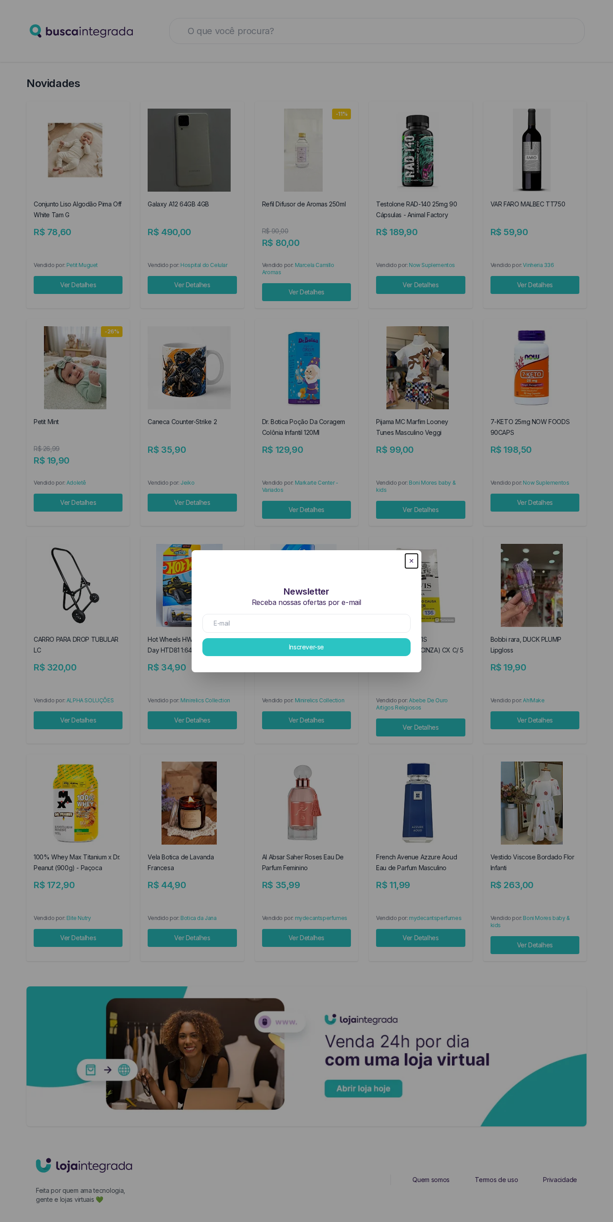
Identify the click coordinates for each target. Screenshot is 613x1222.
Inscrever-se (306, 647)
